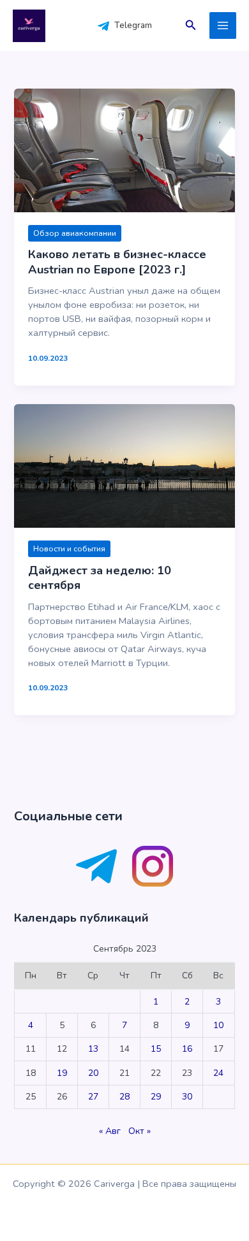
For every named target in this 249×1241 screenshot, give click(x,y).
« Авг (110, 1131)
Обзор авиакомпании (74, 233)
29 (156, 1097)
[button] (191, 25)
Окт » (139, 1131)
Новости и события (69, 549)
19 (62, 1073)
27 (93, 1097)
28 (124, 1097)
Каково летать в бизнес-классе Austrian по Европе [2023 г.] (117, 262)
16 (187, 1049)
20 (93, 1073)
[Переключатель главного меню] (222, 25)
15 (156, 1049)
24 (218, 1073)
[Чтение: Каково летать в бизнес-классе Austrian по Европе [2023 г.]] (124, 149)
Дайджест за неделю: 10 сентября (99, 578)
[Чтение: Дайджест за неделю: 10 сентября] (124, 465)
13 (93, 1049)
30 (187, 1097)
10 (218, 1025)
